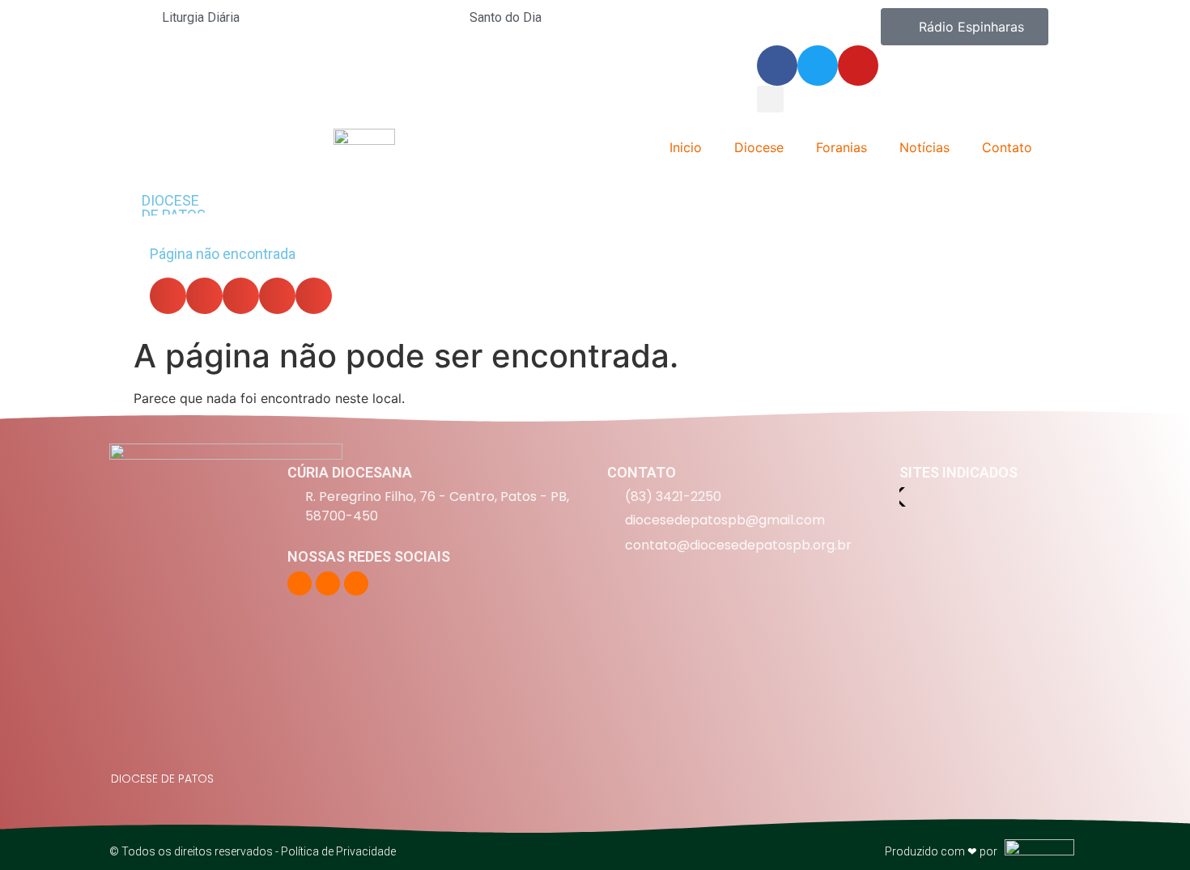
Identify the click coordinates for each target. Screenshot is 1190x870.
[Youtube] (858, 65)
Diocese (759, 147)
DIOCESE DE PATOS (174, 207)
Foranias (841, 147)
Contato (1007, 147)
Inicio (685, 147)
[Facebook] (777, 65)
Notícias (924, 147)
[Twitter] (817, 65)
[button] (770, 99)
